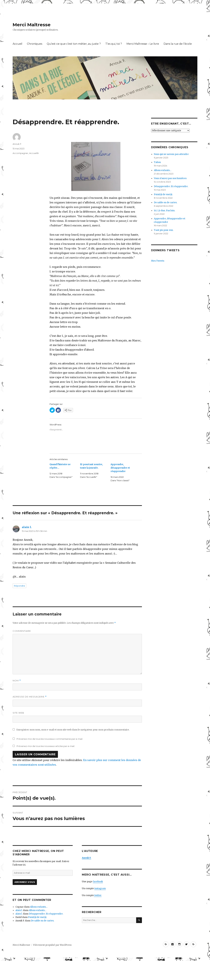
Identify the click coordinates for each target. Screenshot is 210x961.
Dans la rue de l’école (178, 43)
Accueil (17, 43)
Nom (17, 680)
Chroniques (34, 43)
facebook (98, 881)
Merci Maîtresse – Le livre (142, 43)
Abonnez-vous (24, 882)
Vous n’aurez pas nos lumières (170, 178)
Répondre (19, 585)
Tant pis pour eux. (163, 230)
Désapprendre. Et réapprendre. (46, 913)
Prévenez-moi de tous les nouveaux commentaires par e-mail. (50, 739)
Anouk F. (17, 144)
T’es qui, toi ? (113, 43)
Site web (18, 712)
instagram (100, 888)
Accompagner (20, 153)
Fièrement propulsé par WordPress (52, 945)
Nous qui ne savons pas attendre (171, 154)
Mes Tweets (157, 260)
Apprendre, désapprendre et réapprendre (120, 468)
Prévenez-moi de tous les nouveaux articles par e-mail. (46, 746)
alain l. (27, 527)
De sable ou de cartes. (42, 920)
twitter (98, 895)
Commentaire (22, 631)
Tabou (157, 162)
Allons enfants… (38, 906)
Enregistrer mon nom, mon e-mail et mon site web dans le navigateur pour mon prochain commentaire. (72, 729)
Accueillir (34, 153)
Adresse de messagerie (30, 696)
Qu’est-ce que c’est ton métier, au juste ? (74, 43)
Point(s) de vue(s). (37, 917)
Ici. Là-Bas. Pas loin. (164, 210)
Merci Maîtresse (32, 24)
